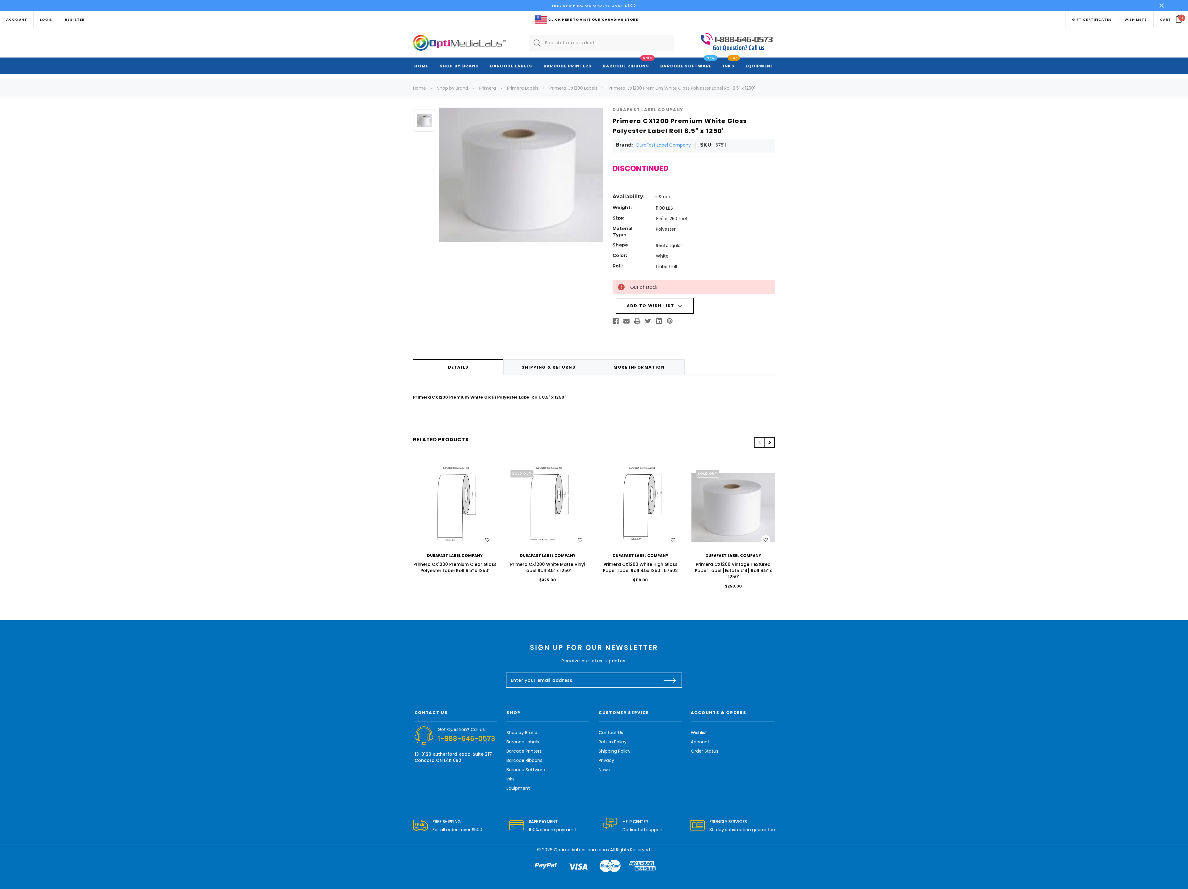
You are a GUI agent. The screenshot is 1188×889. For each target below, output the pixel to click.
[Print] (637, 321)
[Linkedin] (659, 321)
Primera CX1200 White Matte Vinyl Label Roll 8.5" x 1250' (547, 567)
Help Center (635, 821)
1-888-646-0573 (466, 738)
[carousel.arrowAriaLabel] (420, 825)
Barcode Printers (568, 66)
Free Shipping (447, 821)
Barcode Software (686, 66)
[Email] (626, 321)
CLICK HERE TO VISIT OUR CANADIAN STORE (593, 19)
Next (769, 442)
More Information (639, 367)
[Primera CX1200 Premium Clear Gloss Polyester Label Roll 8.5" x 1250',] (455, 507)
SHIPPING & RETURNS (548, 367)
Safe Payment (543, 821)
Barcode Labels (511, 66)
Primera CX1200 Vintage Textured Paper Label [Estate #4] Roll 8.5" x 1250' (733, 570)
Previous (759, 442)
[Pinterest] (670, 321)
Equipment (760, 66)
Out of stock (547, 507)
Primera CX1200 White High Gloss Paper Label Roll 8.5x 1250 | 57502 (640, 567)
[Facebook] (616, 321)
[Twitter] (648, 321)
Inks (728, 66)
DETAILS (458, 367)
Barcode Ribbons (626, 66)
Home (421, 66)
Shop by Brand (459, 66)
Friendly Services (728, 821)
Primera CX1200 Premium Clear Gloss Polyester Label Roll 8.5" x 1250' (455, 567)
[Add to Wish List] (487, 540)
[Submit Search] (537, 43)
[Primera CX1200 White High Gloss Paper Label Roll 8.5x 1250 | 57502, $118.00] (640, 507)
